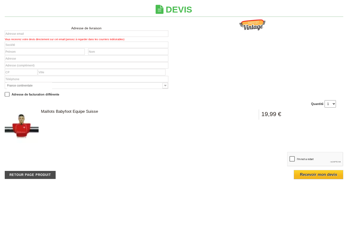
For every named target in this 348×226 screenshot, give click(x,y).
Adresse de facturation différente (35, 94)
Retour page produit (30, 175)
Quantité (317, 104)
